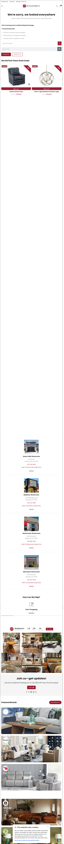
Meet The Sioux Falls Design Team (31, 467)
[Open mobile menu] (2, 6)
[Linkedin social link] (36, 691)
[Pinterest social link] (33, 691)
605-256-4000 (31, 502)
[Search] (56, 6)
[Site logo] (31, 6)
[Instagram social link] (29, 691)
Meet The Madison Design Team (31, 505)
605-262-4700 (31, 579)
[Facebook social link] (27, 691)
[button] (16, 89)
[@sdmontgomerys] (11, 629)
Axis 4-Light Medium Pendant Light (46, 92)
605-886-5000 (31, 541)
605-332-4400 (31, 464)
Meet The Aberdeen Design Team (31, 582)
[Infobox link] (31, 720)
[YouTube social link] (31, 691)
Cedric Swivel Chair (16, 92)
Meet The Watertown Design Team (31, 544)
